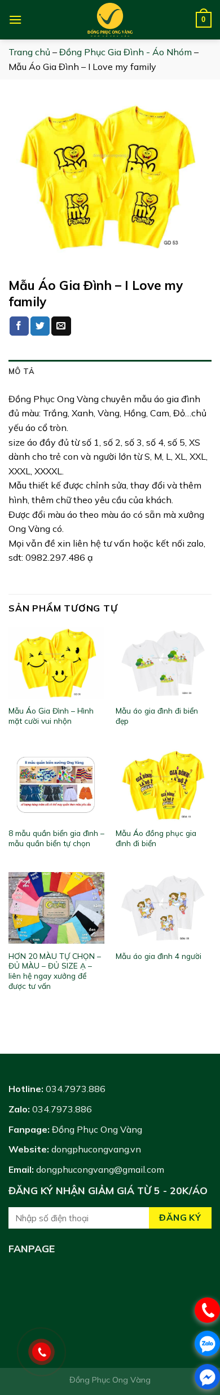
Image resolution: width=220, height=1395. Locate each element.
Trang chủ (29, 52)
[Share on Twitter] (40, 326)
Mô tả (21, 371)
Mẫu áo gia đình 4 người (158, 956)
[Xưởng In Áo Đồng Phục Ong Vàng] (110, 19)
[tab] (110, 371)
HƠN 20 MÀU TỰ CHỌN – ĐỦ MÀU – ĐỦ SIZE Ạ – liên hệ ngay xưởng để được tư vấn (54, 971)
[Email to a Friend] (61, 326)
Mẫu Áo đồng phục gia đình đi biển (156, 838)
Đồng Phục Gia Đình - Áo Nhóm (125, 52)
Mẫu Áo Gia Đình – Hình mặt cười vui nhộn (51, 715)
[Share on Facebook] (19, 326)
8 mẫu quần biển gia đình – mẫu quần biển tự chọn (56, 838)
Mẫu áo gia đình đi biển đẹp (157, 715)
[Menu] (15, 19)
